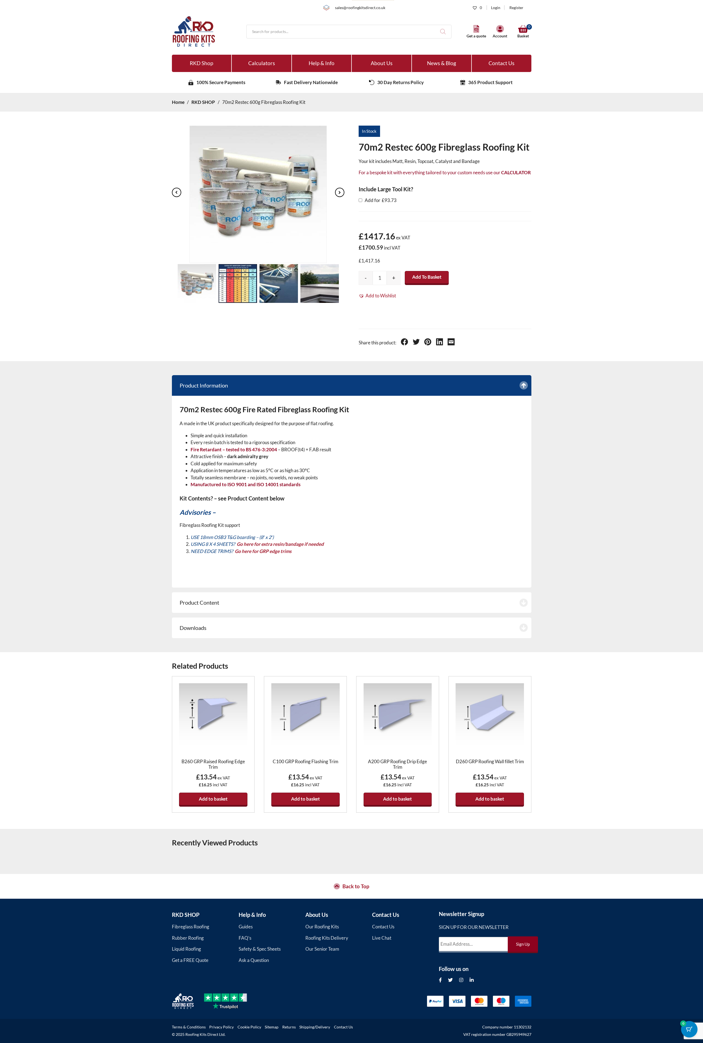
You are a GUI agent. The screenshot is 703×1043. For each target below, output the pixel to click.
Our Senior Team (322, 949)
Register (516, 7)
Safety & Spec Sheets (260, 949)
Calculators (261, 63)
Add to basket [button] (213, 799)
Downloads (193, 627)
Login (495, 7)
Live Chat (381, 938)
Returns (289, 1027)
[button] (377, 295)
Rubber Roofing (188, 938)
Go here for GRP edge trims (263, 551)
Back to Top (355, 886)
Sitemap (271, 1027)
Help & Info (321, 63)
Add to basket (427, 277)
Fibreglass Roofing (190, 926)
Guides (246, 926)
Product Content (199, 602)
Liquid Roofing (186, 949)
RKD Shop (201, 63)
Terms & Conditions (189, 1027)
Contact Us (501, 63)
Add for (380, 200)
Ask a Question (254, 960)
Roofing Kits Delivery (326, 938)
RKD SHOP (186, 914)
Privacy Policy (221, 1027)
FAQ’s (245, 938)
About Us (381, 63)
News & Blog (441, 63)
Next (339, 192)
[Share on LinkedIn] (439, 342)
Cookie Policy (249, 1027)
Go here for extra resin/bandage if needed (280, 544)
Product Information (204, 385)
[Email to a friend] (451, 342)
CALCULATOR (516, 172)
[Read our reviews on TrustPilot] (230, 1001)
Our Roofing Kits (322, 926)
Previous (176, 192)
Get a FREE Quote (190, 960)
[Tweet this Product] (416, 342)
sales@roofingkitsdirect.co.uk (360, 7)
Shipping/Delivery (314, 1027)
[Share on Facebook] (404, 342)
